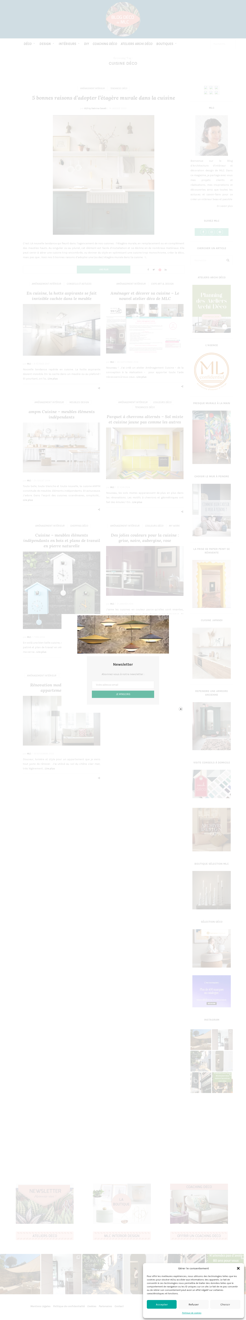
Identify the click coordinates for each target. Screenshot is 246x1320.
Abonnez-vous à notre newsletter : (123, 674)
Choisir (225, 1304)
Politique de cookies (191, 1313)
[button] (238, 1268)
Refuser (194, 1304)
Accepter (162, 1304)
